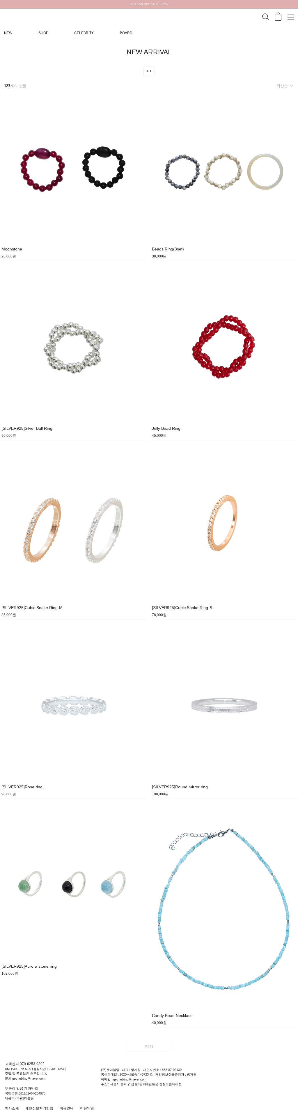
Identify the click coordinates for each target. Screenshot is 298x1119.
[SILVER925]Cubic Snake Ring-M (32, 607)
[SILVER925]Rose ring (21, 787)
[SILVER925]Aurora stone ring (29, 966)
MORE (149, 1047)
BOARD (126, 33)
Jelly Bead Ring (166, 428)
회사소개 (12, 1108)
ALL (149, 71)
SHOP (43, 33)
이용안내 (67, 1108)
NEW (8, 33)
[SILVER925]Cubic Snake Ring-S (182, 607)
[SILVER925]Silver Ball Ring (26, 428)
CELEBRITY (84, 33)
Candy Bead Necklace (172, 1015)
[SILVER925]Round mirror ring (180, 787)
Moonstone (11, 249)
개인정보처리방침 (39, 1108)
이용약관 (87, 1108)
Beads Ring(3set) (168, 249)
